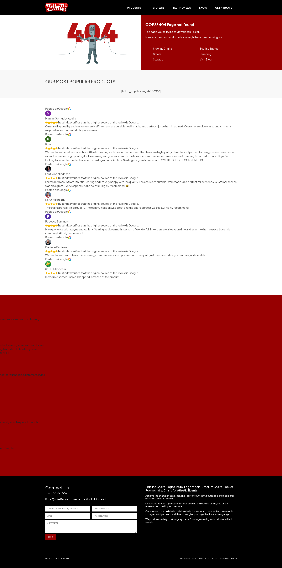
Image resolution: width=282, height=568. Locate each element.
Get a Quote (185, 558)
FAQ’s (201, 558)
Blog (194, 558)
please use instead (89, 499)
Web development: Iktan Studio (58, 558)
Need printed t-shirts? (228, 558)
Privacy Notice (211, 558)
